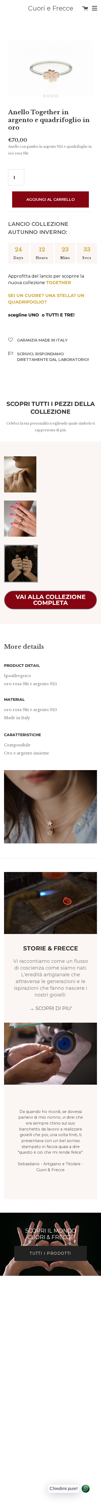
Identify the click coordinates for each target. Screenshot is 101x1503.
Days (18, 258)
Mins (65, 258)
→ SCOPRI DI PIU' (50, 1008)
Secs (87, 258)
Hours (42, 258)
